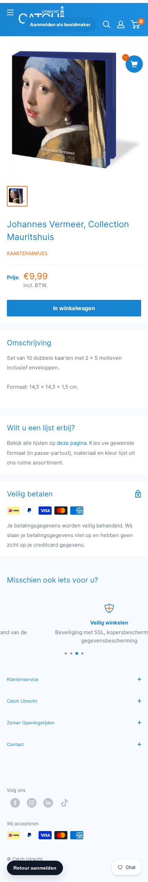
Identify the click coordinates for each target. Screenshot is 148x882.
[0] (135, 24)
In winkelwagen (74, 308)
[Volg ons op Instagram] (33, 803)
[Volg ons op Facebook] (16, 803)
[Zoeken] (106, 24)
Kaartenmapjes (27, 253)
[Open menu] (10, 12)
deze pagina (71, 443)
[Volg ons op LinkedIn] (49, 803)
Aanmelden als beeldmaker (60, 24)
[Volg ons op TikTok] (66, 803)
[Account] (120, 24)
